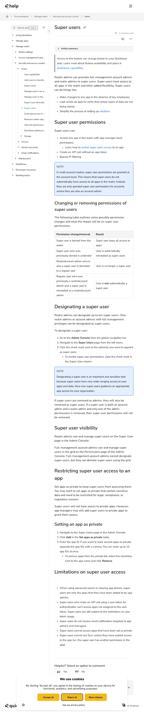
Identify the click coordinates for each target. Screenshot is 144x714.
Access (24, 141)
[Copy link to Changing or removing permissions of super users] (82, 210)
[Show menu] (130, 6)
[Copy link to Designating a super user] (114, 307)
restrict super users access (96, 147)
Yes (65, 671)
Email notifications (30, 153)
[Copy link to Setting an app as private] (108, 524)
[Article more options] (130, 39)
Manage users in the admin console (35, 96)
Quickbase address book (35, 130)
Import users (30, 85)
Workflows (21, 164)
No (83, 671)
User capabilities (32, 74)
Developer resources (26, 169)
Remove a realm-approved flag (35, 119)
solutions (105, 111)
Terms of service (131, 705)
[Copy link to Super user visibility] (103, 428)
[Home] (11, 6)
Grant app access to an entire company (35, 113)
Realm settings (26, 52)
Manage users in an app (35, 91)
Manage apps (22, 40)
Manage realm (40, 16)
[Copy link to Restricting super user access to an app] (68, 478)
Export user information (35, 102)
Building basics (23, 175)
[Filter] (44, 28)
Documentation (21, 16)
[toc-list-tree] (123, 39)
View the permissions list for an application (35, 125)
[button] (25, 28)
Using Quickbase (24, 35)
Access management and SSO (32, 57)
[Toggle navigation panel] (49, 31)
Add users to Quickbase (35, 80)
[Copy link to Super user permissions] (111, 122)
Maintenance (25, 158)
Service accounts (29, 147)
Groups (27, 136)
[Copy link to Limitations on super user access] (60, 579)
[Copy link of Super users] (84, 27)
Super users (30, 108)
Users (87, 16)
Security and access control (66, 16)
